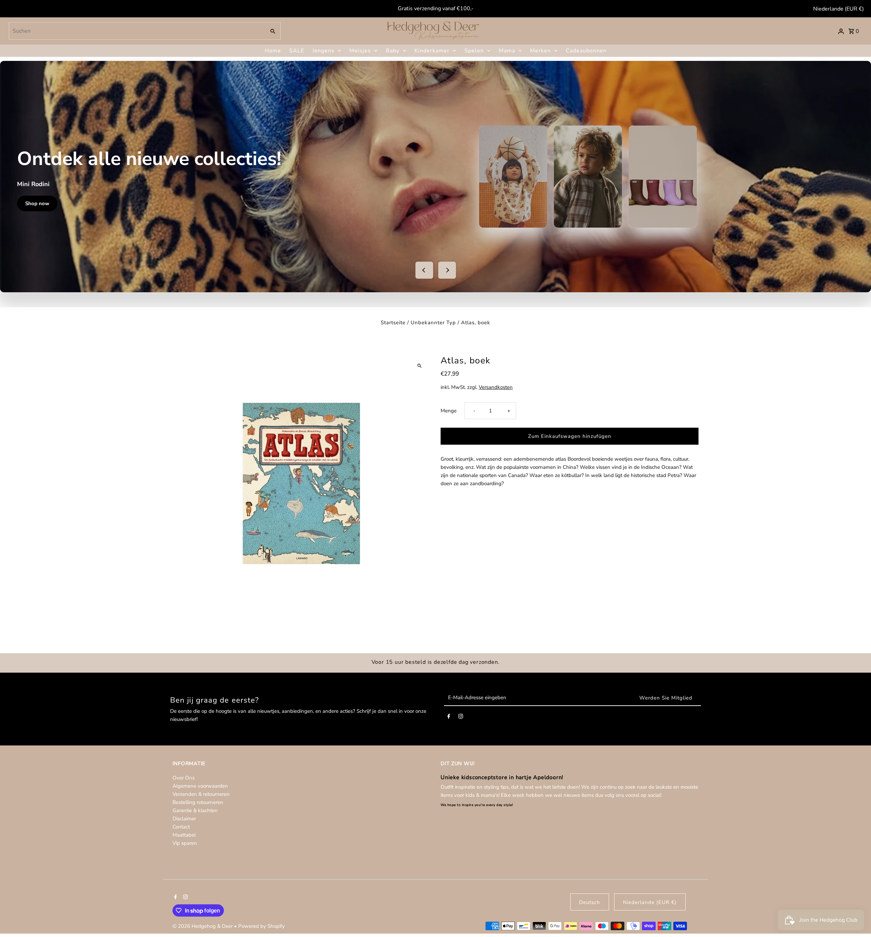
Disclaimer (184, 818)
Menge (449, 410)
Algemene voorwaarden (200, 786)
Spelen (474, 50)
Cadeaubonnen (586, 50)
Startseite (393, 322)
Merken (540, 50)
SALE (296, 50)
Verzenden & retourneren (201, 794)
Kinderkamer (431, 50)
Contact (181, 826)
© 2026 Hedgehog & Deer (203, 926)
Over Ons (183, 777)
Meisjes (360, 50)
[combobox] (136, 30)
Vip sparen (184, 843)
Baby (392, 50)
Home (273, 50)
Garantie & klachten (195, 810)
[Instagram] (460, 717)
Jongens (323, 50)
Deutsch (589, 902)
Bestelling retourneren (197, 802)
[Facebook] (448, 717)
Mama (507, 50)
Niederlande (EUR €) (838, 9)
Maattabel (184, 835)
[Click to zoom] (419, 365)
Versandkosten (496, 387)
